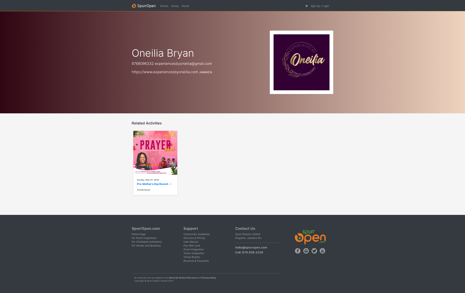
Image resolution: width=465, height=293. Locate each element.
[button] (306, 6)
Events (164, 5)
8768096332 (143, 63)
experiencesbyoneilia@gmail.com (183, 63)
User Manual (190, 241)
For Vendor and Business (146, 245)
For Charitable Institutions (147, 241)
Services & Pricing (194, 237)
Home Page (138, 234)
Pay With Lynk (191, 245)
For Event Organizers (144, 237)
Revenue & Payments (196, 260)
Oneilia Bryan (143, 190)
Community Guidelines (196, 234)
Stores (185, 5)
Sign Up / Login (320, 5)
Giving (175, 5)
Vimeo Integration (193, 253)
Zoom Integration (193, 249)
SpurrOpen (146, 6)
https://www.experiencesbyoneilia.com (165, 72)
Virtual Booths (191, 256)
